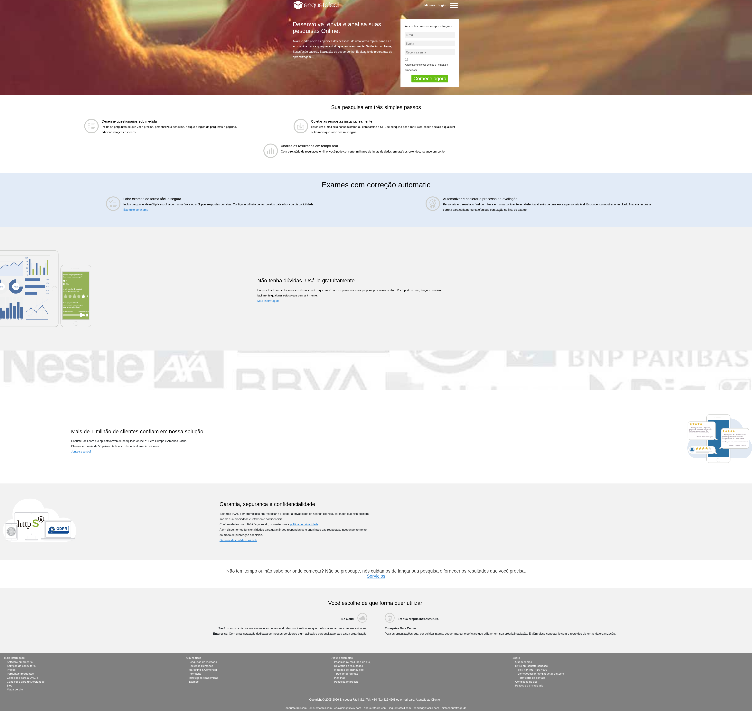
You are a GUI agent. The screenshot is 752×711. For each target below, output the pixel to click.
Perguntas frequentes (20, 673)
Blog (9, 685)
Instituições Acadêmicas (203, 677)
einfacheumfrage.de (454, 707)
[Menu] (453, 5)
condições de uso (424, 64)
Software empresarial (20, 661)
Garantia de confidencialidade (238, 540)
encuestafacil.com (320, 707)
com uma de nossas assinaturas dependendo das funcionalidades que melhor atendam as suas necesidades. (297, 628)
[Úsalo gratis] (45, 288)
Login (442, 5)
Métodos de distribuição (349, 669)
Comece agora (429, 78)
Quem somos (523, 661)
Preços (11, 669)
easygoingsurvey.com (347, 707)
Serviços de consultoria (21, 665)
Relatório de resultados (348, 665)
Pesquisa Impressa (346, 681)
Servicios (376, 576)
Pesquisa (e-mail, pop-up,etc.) (352, 661)
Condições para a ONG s (22, 677)
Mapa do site (15, 689)
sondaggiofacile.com (426, 707)
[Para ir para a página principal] (316, 4)
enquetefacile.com (375, 707)
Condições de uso (526, 681)
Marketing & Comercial (203, 669)
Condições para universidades (25, 681)
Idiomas (429, 5)
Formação (195, 673)
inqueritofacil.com (400, 707)
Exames (194, 681)
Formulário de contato (531, 677)
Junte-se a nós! (81, 451)
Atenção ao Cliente (428, 699)
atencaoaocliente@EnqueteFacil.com (541, 673)
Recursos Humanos (201, 665)
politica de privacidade (304, 524)
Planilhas (339, 677)
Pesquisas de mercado (203, 661)
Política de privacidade (529, 685)
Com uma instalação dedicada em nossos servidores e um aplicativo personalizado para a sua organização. (298, 633)
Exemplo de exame (135, 209)
